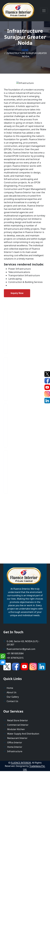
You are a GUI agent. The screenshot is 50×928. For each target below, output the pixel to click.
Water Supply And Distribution (23, 733)
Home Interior (14, 746)
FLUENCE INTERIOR (21, 762)
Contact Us (12, 701)
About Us (11, 692)
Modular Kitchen (16, 729)
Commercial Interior (17, 724)
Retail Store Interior (17, 720)
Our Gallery (13, 696)
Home (25, 49)
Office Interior (14, 742)
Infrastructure (14, 751)
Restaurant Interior (17, 738)
